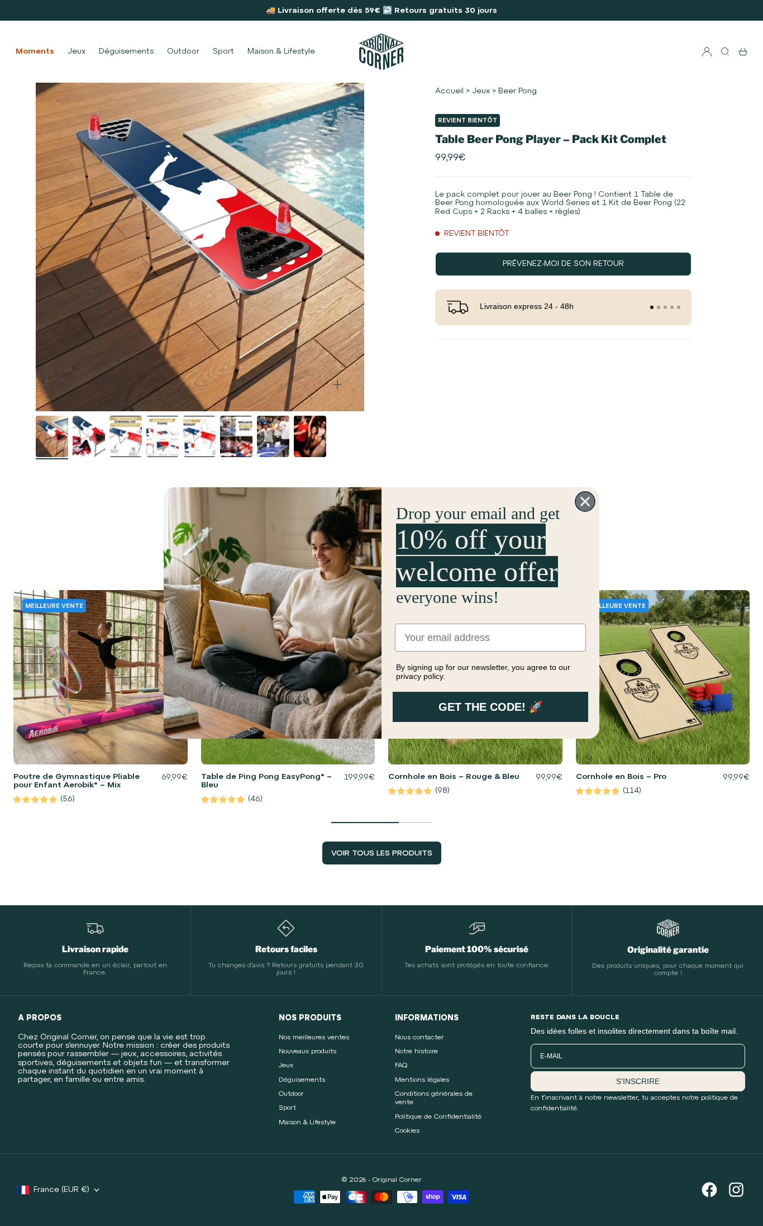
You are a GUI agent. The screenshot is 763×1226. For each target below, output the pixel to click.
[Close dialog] (585, 501)
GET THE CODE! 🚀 (490, 707)
